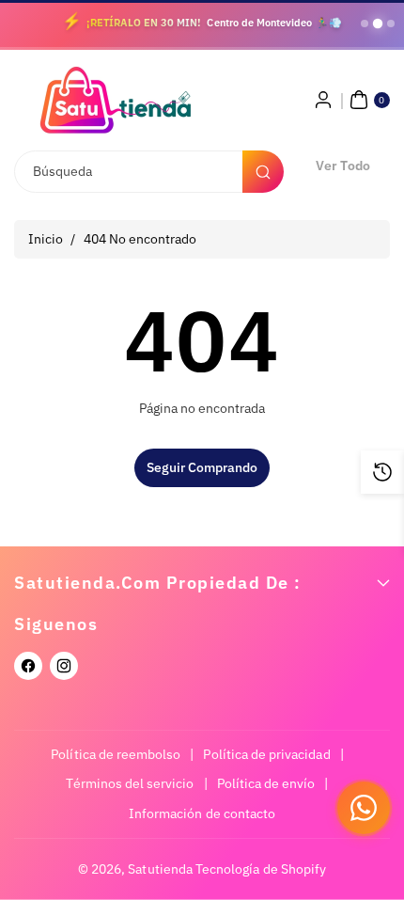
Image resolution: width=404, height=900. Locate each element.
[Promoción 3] (391, 23)
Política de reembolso (115, 754)
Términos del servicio (130, 783)
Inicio (45, 238)
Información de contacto (202, 813)
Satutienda (160, 869)
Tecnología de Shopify (260, 869)
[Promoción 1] (364, 23)
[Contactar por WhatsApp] (363, 808)
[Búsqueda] (263, 171)
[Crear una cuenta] (323, 100)
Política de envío (266, 783)
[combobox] (148, 171)
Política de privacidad (266, 754)
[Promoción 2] (377, 23)
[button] (367, 100)
